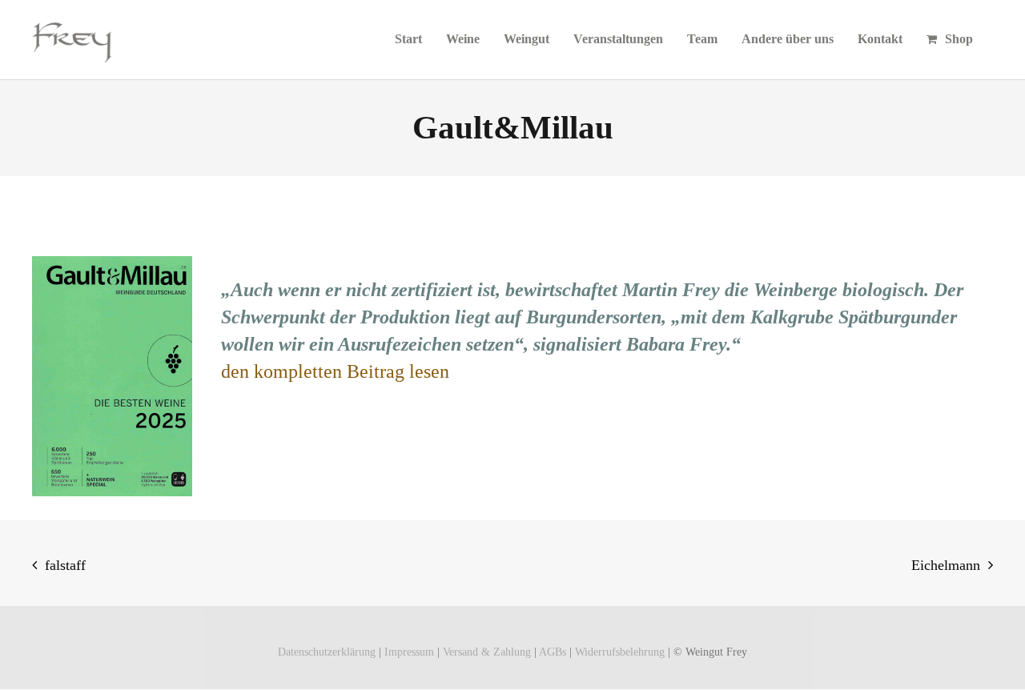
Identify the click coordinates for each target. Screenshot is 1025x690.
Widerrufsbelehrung (620, 651)
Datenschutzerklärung (327, 651)
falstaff (65, 565)
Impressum (409, 651)
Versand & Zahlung (487, 651)
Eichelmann (945, 565)
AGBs (552, 651)
